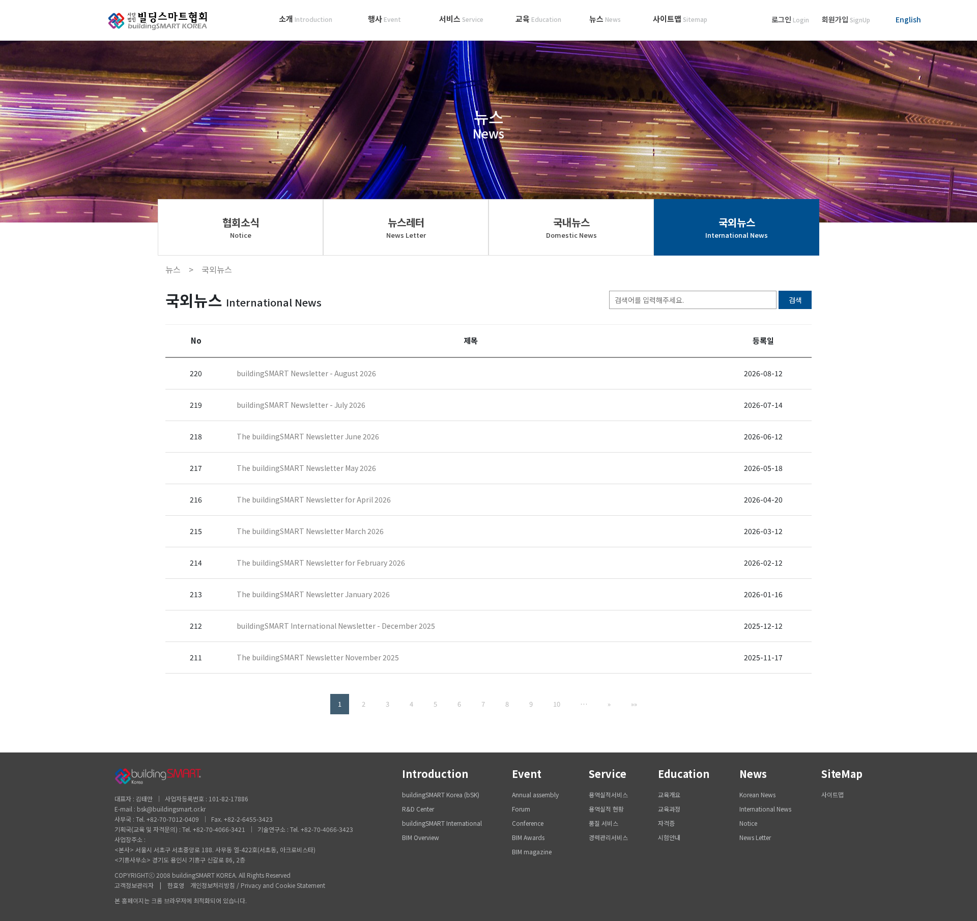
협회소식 (240, 227)
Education (683, 773)
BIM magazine (532, 851)
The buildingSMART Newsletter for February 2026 (321, 562)
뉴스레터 (406, 227)
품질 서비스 (603, 823)
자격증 (666, 823)
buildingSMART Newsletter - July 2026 (301, 405)
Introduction (435, 773)
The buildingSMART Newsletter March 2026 (310, 531)
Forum (521, 808)
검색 (795, 300)
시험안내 (669, 837)
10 (556, 704)
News (753, 773)
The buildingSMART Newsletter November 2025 (318, 657)
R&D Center (418, 808)
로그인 (790, 19)
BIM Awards (528, 837)
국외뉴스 (736, 227)
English (908, 19)
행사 (384, 18)
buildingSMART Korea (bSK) (440, 794)
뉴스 (605, 18)
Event (526, 773)
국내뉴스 (571, 227)
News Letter (755, 837)
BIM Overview (420, 837)
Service (607, 773)
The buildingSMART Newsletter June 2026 (308, 436)
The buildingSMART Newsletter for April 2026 (314, 499)
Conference (527, 823)
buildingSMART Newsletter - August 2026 (306, 373)
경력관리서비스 (608, 837)
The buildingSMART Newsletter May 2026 (306, 468)
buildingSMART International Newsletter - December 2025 (336, 626)
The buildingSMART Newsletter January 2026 (313, 594)
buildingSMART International (442, 823)
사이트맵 (680, 18)
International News (765, 808)
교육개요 (669, 794)
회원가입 (846, 19)
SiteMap (842, 773)
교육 (538, 18)
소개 (305, 18)
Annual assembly (535, 794)
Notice (748, 823)
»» (634, 704)
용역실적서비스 (608, 794)
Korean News (757, 794)
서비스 (461, 18)
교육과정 (669, 808)
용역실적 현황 (606, 808)
